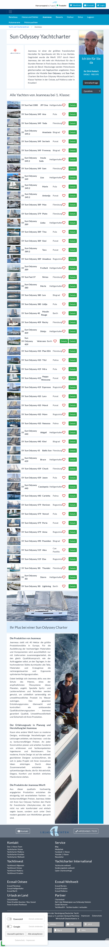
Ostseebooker (12, 899)
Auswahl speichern (15, 934)
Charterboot (59, 899)
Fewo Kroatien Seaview (16, 902)
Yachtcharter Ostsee (15, 849)
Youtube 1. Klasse (62, 854)
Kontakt (90, 5)
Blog (56, 847)
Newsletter (59, 857)
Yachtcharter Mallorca (15, 852)
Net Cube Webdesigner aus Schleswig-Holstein (73, 902)
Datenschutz (97, 916)
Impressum (85, 916)
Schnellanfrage (91, 82)
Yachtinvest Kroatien (15, 873)
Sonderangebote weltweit (65, 868)
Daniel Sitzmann (61, 904)
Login (102, 5)
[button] (54, 924)
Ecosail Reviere (61, 886)
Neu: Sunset (31, 902)
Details (73, 105)
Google (16, 926)
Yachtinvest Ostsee (14, 868)
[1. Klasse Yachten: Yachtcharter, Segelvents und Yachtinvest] (54, 831)
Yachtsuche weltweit (63, 865)
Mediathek (59, 849)
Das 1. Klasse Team (14, 847)
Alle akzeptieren (35, 934)
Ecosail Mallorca (61, 891)
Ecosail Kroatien (61, 888)
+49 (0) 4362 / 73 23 (87, 831)
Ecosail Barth (12, 891)
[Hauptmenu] (10, 11)
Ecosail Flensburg (13, 886)
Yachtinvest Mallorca (15, 871)
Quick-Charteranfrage (63, 871)
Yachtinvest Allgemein (15, 865)
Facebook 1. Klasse (62, 852)
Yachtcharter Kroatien (15, 854)
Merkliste (76, 5)
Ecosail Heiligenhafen (15, 888)
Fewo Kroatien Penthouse (17, 904)
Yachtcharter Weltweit (15, 857)
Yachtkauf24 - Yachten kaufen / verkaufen (71, 907)
